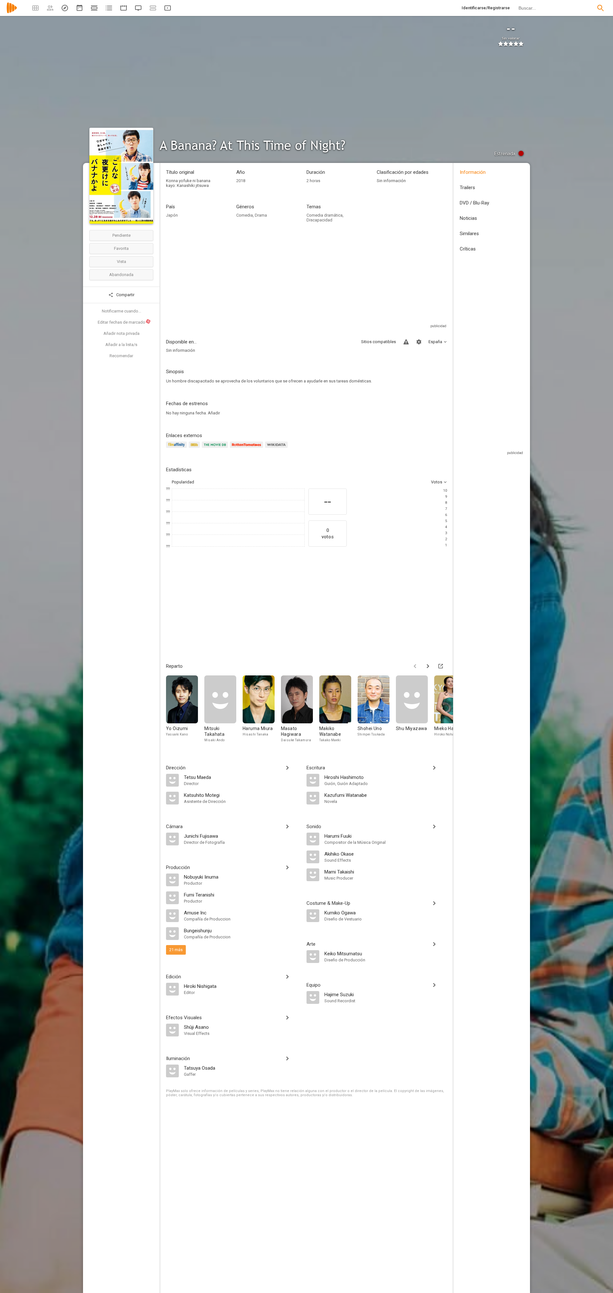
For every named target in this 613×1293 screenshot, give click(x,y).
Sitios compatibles (378, 341)
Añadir (214, 413)
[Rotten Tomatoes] (247, 448)
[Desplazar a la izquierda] (415, 666)
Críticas (468, 249)
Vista (121, 261)
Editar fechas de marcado (124, 322)
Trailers (467, 187)
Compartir (124, 294)
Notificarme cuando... (121, 311)
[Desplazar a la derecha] (427, 666)
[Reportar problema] (406, 341)
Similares (469, 233)
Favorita (121, 248)
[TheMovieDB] (216, 448)
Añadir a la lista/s (121, 344)
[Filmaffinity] (177, 448)
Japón (172, 215)
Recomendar (121, 355)
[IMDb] (195, 448)
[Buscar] (600, 8)
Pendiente (121, 235)
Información (473, 172)
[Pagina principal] (11, 12)
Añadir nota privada (121, 333)
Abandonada (121, 274)
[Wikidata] (277, 448)
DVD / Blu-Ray (474, 203)
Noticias (468, 218)
